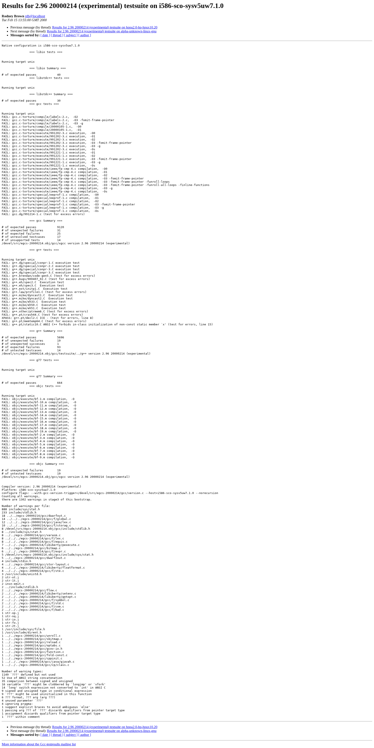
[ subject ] (70, 35)
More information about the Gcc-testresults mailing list (39, 744)
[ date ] (45, 35)
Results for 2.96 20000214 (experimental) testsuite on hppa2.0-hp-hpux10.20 (104, 27)
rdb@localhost (35, 16)
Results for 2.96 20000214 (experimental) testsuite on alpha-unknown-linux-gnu (101, 31)
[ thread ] (57, 35)
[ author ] (84, 35)
